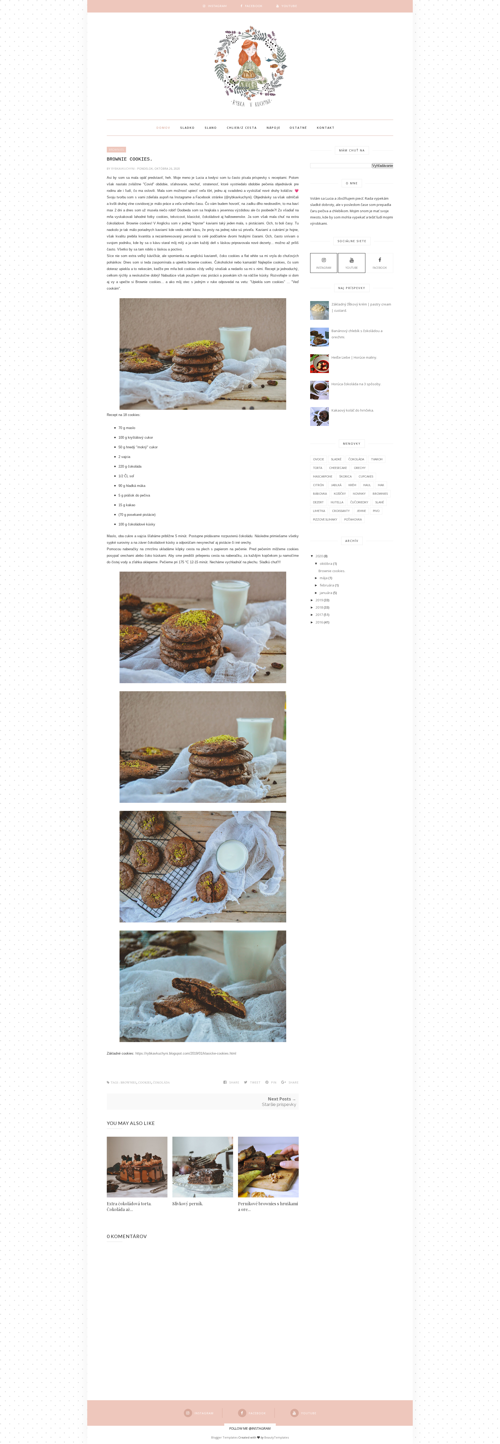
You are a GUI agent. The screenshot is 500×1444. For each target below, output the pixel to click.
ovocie (318, 459)
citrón (318, 485)
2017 (319, 614)
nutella (337, 502)
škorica (345, 476)
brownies (116, 149)
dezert (318, 502)
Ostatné (298, 128)
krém (352, 485)
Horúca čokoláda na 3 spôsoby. (356, 384)
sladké (336, 459)
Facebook (380, 268)
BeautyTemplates (276, 1437)
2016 (319, 622)
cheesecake (338, 467)
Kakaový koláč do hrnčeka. (353, 410)
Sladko (187, 128)
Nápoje (273, 128)
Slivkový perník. (187, 1203)
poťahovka (353, 519)
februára (327, 585)
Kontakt (326, 128)
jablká (336, 485)
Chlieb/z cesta (242, 128)
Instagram (323, 268)
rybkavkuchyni (123, 168)
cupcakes (366, 476)
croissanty (341, 510)
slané (379, 502)
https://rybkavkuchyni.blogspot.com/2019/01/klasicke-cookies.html (185, 1053)
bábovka (320, 493)
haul (367, 485)
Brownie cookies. (331, 570)
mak (381, 485)
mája (324, 578)
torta (317, 467)
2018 (319, 607)
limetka (319, 510)
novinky (359, 493)
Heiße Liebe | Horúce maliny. (354, 357)
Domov (163, 128)
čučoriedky (359, 502)
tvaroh (377, 459)
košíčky (340, 493)
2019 (319, 600)
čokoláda (161, 1083)
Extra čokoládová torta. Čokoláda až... (129, 1206)
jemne (361, 510)
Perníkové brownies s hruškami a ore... (268, 1206)
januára (326, 592)
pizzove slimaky (325, 519)
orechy (360, 467)
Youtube (352, 268)
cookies (144, 1083)
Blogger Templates (224, 1437)
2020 (319, 556)
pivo (376, 510)
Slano (211, 128)
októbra (326, 563)
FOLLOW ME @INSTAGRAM (250, 1428)
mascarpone (322, 476)
